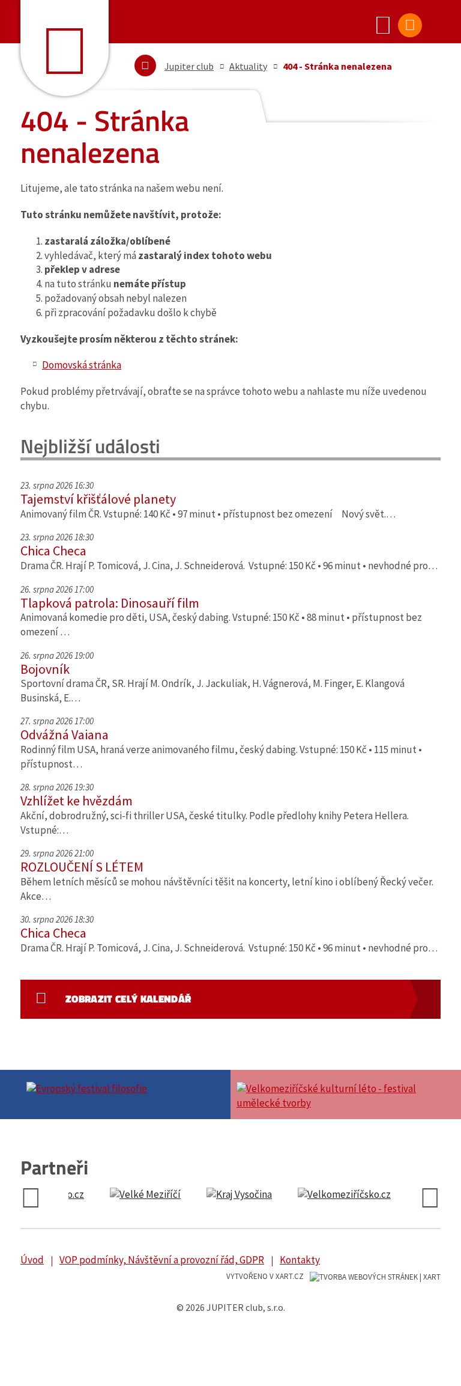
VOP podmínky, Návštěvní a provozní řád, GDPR (161, 1259)
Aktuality (248, 66)
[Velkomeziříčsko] (225, 1195)
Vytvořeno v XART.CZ (265, 1276)
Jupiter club (189, 66)
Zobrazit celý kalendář (128, 999)
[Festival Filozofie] (125, 1087)
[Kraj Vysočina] (120, 1195)
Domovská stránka (81, 364)
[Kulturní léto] (335, 1094)
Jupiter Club (64, 48)
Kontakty (300, 1259)
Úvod (32, 1259)
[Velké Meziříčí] (333, 1195)
